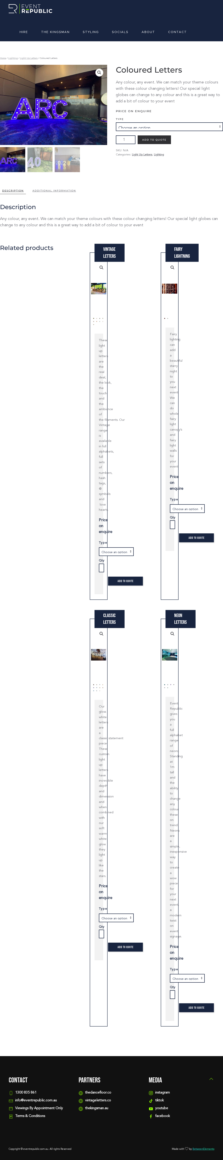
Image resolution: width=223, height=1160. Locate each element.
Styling (91, 32)
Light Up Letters (29, 58)
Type (120, 119)
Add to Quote (154, 139)
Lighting (13, 58)
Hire (24, 32)
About (148, 32)
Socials (120, 32)
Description (13, 190)
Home (3, 58)
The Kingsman (55, 32)
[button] (211, 1079)
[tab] (52, 190)
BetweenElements (203, 1149)
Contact (177, 32)
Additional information (54, 190)
